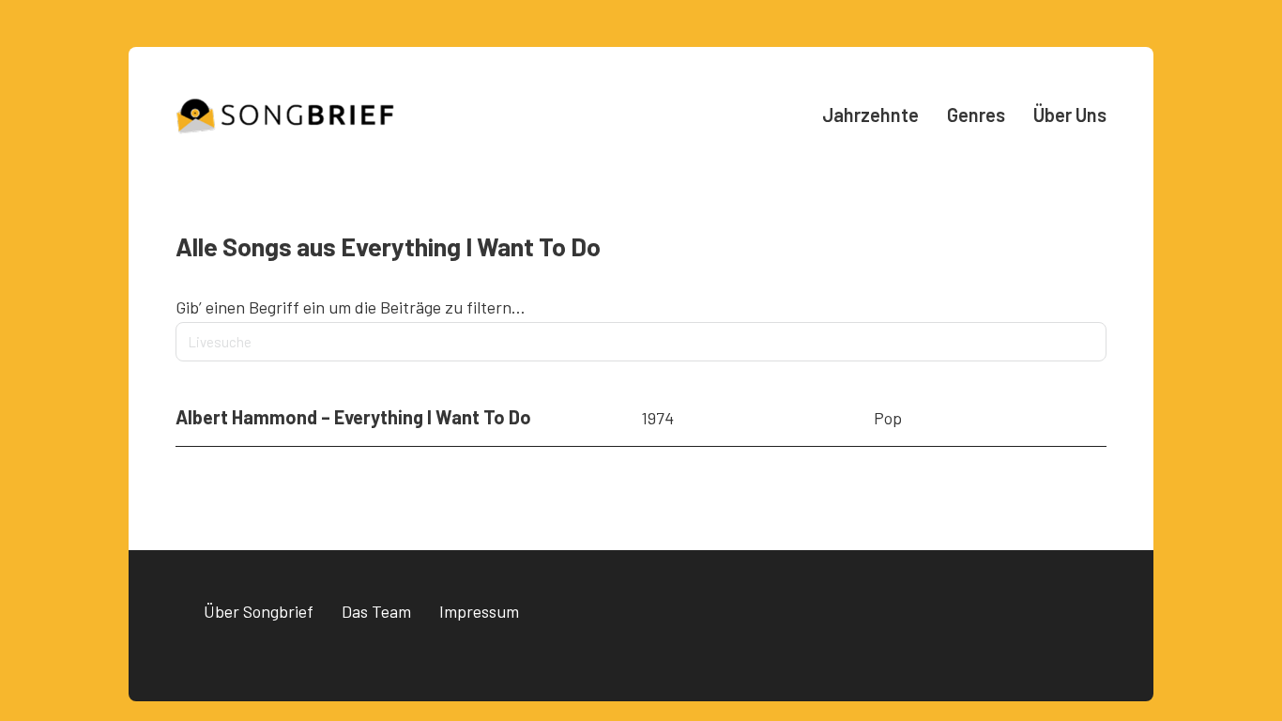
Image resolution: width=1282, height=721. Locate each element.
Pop (888, 417)
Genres (976, 114)
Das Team (376, 611)
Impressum (479, 611)
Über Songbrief (258, 611)
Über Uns (1069, 114)
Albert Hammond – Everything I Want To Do (353, 417)
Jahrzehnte (870, 114)
